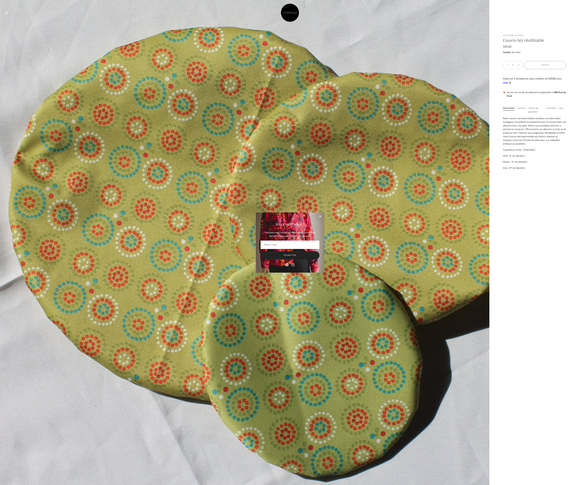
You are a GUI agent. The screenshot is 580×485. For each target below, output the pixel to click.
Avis (561, 108)
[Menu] (6, 12)
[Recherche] (565, 13)
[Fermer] (320, 216)
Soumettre (290, 255)
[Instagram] (293, 265)
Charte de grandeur (533, 110)
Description (509, 108)
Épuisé (545, 65)
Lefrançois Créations (513, 35)
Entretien (551, 108)
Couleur (507, 52)
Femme (521, 108)
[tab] (510, 110)
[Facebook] (286, 265)
